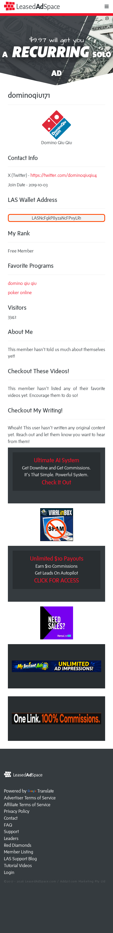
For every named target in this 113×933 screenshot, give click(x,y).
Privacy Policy (16, 811)
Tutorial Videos (18, 865)
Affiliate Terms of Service (27, 804)
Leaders (11, 838)
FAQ (8, 825)
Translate (45, 791)
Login (9, 872)
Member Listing (18, 851)
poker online (20, 292)
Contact (11, 818)
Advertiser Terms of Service (30, 797)
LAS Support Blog (20, 858)
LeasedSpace (37, 6)
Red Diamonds (17, 845)
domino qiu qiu (22, 283)
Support (11, 831)
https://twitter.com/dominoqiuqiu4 (63, 175)
